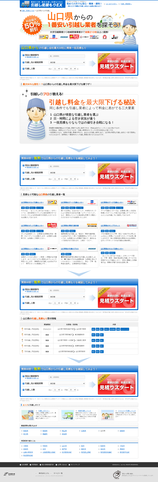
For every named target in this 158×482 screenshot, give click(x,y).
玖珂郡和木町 (67, 452)
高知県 (64, 434)
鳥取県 (25, 431)
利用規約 (35, 464)
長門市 (64, 449)
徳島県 (122, 431)
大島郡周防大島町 (49, 452)
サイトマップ (75, 464)
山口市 (64, 446)
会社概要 (25, 464)
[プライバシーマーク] (117, 474)
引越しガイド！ (44, 411)
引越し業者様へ (126, 4)
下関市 (25, 446)
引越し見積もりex (27, 11)
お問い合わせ (62, 464)
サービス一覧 (58, 473)
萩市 (82, 446)
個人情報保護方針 (48, 464)
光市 (44, 449)
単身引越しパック (84, 411)
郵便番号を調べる (33, 57)
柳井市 (83, 449)
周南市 (122, 449)
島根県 (45, 431)
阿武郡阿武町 (28, 455)
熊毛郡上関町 (86, 452)
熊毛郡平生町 (124, 452)
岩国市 (25, 449)
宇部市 (45, 446)
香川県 (25, 434)
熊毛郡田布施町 (106, 452)
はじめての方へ (111, 4)
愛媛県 (45, 434)
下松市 (122, 446)
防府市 (102, 446)
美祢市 (102, 449)
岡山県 (64, 431)
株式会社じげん (44, 473)
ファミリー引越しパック (127, 411)
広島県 (83, 431)
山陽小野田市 (28, 452)
